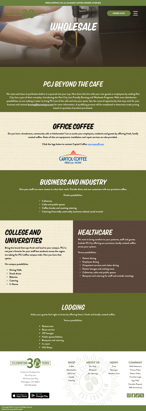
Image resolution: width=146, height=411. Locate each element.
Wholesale (93, 369)
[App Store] (20, 395)
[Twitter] (142, 395)
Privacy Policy (135, 369)
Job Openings (93, 373)
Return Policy (135, 373)
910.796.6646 (30, 385)
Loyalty (71, 377)
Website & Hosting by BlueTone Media (12, 409)
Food (114, 366)
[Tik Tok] (138, 395)
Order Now (119, 13)
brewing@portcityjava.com (41, 104)
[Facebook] (133, 395)
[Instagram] (129, 395)
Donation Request (135, 384)
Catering (71, 380)
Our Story (92, 366)
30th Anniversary (135, 387)
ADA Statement (135, 366)
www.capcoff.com (96, 144)
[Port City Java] (25, 13)
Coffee (71, 366)
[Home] (30, 362)
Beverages (114, 369)
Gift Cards (71, 373)
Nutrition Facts (114, 373)
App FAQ (135, 380)
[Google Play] (39, 395)
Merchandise (71, 369)
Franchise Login (135, 377)
